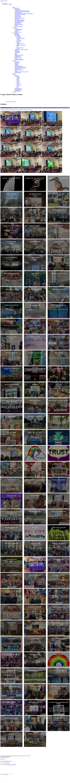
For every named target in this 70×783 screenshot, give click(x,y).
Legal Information (6, 762)
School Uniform (17, 62)
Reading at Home (18, 72)
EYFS (16, 57)
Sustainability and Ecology (19, 59)
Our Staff (16, 31)
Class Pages (17, 76)
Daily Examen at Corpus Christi (20, 14)
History (18, 42)
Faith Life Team (17, 15)
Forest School (19, 40)
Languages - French (20, 43)
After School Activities (18, 89)
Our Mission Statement (18, 29)
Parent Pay (16, 61)
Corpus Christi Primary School (11, 101)
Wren (18, 81)
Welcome (16, 28)
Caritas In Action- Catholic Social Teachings (22, 10)
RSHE (16, 25)
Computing (19, 37)
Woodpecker (19, 84)
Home (14, 7)
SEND (16, 53)
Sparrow (18, 78)
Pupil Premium (17, 51)
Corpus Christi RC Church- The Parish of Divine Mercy (24, 13)
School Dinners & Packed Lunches (20, 67)
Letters (16, 70)
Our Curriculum (17, 35)
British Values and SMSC (19, 55)
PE (17, 46)
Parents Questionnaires (18, 66)
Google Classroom (18, 88)
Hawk (18, 86)
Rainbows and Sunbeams (19, 24)
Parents (14, 60)
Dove (18, 83)
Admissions (17, 50)
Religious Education (20, 47)
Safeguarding (17, 33)
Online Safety (17, 34)
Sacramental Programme (19, 26)
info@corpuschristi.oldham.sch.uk (5, 761)
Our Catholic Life (16, 8)
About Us (14, 27)
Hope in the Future (18, 16)
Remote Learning (18, 90)
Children (14, 74)
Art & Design (19, 36)
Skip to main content (3, 0)
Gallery (14, 73)
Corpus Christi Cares (18, 12)
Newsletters (17, 65)
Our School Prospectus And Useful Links (21, 71)
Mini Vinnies (17, 19)
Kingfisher (18, 82)
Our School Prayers (18, 22)
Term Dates (17, 63)
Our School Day (17, 30)
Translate (10, 4)
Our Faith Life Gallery (18, 21)
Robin (18, 79)
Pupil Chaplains (17, 23)
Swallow (18, 80)
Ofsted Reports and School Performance (21, 49)
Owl (17, 87)
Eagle (18, 85)
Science (18, 48)
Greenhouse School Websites (11, 764)
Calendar (16, 64)
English (18, 39)
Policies (16, 54)
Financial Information (18, 58)
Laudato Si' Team (18, 17)
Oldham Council (17, 68)
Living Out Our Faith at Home (20, 18)
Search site (2, 774)
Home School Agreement (19, 69)
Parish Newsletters (18, 9)
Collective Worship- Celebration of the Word (22, 11)
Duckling (18, 77)
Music (18, 45)
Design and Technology (21, 38)
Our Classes (17, 75)
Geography (19, 41)
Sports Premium (17, 52)
